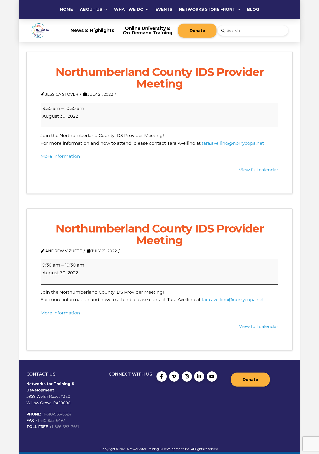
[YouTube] (212, 376)
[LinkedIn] (199, 376)
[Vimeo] (174, 376)
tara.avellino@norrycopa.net (233, 143)
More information (60, 156)
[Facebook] (161, 376)
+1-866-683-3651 (64, 427)
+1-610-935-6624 (56, 414)
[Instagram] (187, 376)
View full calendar (258, 169)
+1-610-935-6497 (50, 420)
